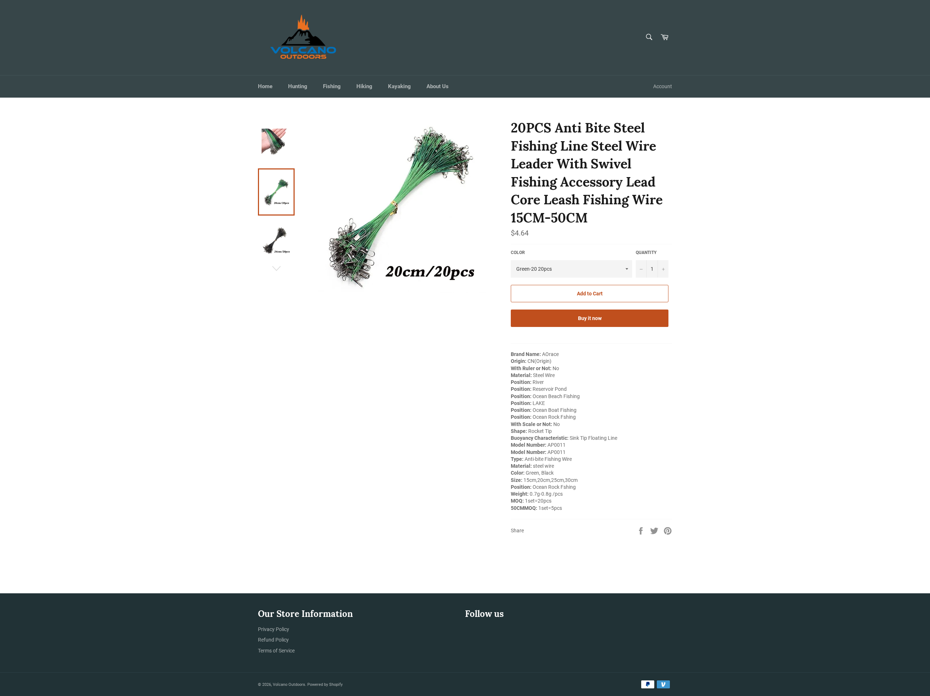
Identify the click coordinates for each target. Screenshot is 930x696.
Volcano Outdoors (289, 684)
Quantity (646, 252)
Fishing (332, 86)
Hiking (364, 86)
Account (662, 86)
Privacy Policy (273, 629)
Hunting (297, 86)
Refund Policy (273, 640)
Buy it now (590, 318)
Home (265, 86)
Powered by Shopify (325, 684)
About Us (437, 86)
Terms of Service (276, 651)
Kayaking (399, 86)
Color (518, 252)
